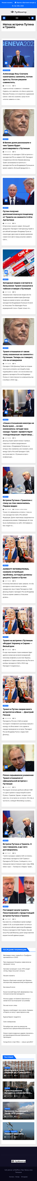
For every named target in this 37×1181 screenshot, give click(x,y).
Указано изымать (9, 975)
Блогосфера (6, 70)
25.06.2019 (7, 151)
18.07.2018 (7, 292)
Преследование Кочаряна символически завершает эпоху (18, 1092)
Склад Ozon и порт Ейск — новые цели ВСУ (18, 1042)
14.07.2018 (7, 581)
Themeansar (18, 1172)
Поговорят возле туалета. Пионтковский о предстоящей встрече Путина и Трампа (18, 913)
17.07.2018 (7, 363)
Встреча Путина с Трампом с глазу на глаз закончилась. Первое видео (17, 503)
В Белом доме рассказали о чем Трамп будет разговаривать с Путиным (17, 145)
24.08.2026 (9, 1137)
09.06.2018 (7, 718)
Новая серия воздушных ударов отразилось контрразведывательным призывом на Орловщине (18, 1035)
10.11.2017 (7, 787)
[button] (29, 18)
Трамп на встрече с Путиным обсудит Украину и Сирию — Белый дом (18, 643)
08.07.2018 (7, 649)
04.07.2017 (7, 919)
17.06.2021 (7, 86)
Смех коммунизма (9, 1021)
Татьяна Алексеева (20, 509)
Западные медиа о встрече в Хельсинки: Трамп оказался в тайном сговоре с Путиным (18, 286)
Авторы (17, 1176)
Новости (5, 139)
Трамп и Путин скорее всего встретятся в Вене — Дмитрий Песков (18, 712)
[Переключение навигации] (17, 18)
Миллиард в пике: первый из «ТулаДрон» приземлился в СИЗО (17, 1072)
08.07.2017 (7, 853)
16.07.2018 (7, 438)
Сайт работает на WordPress (12, 1170)
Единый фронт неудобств (12, 1017)
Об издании (24, 1176)
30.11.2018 (7, 223)
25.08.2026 (9, 1075)
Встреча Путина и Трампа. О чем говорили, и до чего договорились (17, 847)
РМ (15, 86)
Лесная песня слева (10, 1005)
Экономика (14, 1131)
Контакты (11, 1176)
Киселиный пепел (9, 987)
